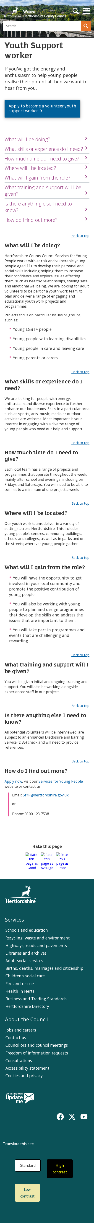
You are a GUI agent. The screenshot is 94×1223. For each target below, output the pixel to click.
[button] (86, 26)
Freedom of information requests (36, 1053)
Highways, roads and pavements (36, 945)
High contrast (60, 1169)
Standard (28, 1165)
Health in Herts (19, 991)
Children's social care (25, 975)
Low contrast (27, 1193)
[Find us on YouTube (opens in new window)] (84, 1117)
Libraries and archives (26, 953)
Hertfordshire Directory (27, 1006)
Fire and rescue (19, 983)
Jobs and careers (20, 1030)
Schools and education (26, 930)
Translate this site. (18, 1143)
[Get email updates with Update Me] (20, 1098)
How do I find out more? (31, 219)
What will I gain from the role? (37, 177)
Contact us (15, 1037)
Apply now (13, 781)
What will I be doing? (27, 139)
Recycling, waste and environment (37, 938)
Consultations (18, 1060)
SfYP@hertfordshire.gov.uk (46, 795)
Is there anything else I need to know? (38, 207)
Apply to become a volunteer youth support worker (42, 108)
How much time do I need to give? (42, 158)
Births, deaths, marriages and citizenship (44, 968)
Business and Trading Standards (36, 998)
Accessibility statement (27, 1068)
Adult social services (24, 960)
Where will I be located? (30, 168)
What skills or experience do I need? (44, 149)
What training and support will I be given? (43, 190)
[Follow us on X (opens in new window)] (72, 1117)
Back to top (80, 235)
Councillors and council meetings (36, 1045)
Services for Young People (61, 781)
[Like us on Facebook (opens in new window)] (60, 1117)
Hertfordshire (34, 10)
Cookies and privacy (24, 1075)
